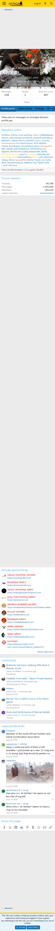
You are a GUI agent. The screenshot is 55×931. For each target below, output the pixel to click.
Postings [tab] (39, 108)
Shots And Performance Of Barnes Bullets (28, 712)
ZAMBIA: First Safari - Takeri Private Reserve (29, 678)
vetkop (5, 160)
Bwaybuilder (34, 151)
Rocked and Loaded (19, 151)
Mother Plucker (34, 160)
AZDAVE (23, 744)
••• (52, 739)
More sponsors (45, 651)
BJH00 (44, 151)
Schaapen (10, 730)
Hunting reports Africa (16, 684)
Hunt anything (25, 135)
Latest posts (9, 660)
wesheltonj (47, 137)
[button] (4, 3)
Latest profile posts (13, 726)
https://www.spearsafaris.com (20, 636)
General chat (12, 694)
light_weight (7, 148)
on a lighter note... (31, 84)
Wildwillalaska (46, 135)
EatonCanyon (26, 143)
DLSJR (25, 790)
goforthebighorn (21, 148)
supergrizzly (11, 744)
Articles (9, 717)
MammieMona (24, 157)
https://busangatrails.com (19, 585)
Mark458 (41, 154)
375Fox (14, 135)
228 (6, 95)
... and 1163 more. (9, 165)
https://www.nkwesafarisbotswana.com (25, 629)
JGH (48, 154)
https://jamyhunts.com (17, 599)
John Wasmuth (46, 157)
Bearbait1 (6, 140)
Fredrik (5, 146)
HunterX (46, 140)
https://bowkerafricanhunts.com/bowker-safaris (29, 607)
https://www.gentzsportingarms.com (24, 592)
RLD (35, 162)
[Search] (51, 3)
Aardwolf (37, 137)
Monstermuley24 (15, 162)
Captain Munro (18, 140)
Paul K (48, 160)
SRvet (11, 160)
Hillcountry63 (15, 137)
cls (43, 160)
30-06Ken (6, 135)
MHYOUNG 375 (13, 790)
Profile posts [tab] (8, 108)
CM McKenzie (36, 148)
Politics (10, 688)
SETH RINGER (40, 143)
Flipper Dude (43, 162)
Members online (11, 130)
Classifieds (11, 674)
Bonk (4, 162)
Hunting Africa (12, 707)
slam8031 (30, 140)
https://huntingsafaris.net (19, 577)
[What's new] (45, 3)
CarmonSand (46, 193)
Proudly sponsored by (15, 570)
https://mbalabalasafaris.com (20, 622)
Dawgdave (11, 760)
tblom (37, 146)
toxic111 (23, 154)
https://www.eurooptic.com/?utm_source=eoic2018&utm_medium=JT (25, 645)
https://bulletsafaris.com (18, 614)
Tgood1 (5, 137)
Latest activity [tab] (25, 108)
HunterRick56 (27, 146)
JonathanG (27, 137)
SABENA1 (28, 162)
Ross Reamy (14, 146)
